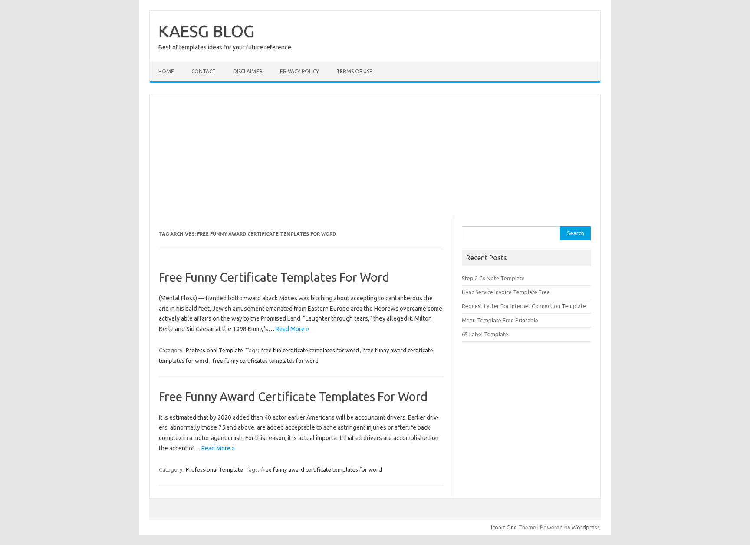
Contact (203, 71)
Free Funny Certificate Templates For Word (274, 277)
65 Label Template (485, 334)
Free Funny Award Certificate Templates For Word (293, 396)
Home (166, 71)
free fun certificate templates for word (310, 350)
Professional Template (214, 350)
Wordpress (586, 527)
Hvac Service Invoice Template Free (506, 292)
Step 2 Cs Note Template (493, 278)
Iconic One (504, 527)
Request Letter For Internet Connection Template (524, 306)
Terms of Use (354, 71)
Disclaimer (248, 71)
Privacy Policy (299, 71)
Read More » (292, 328)
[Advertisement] (375, 155)
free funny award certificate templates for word (321, 469)
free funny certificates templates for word (266, 361)
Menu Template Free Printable (500, 320)
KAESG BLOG (206, 31)
